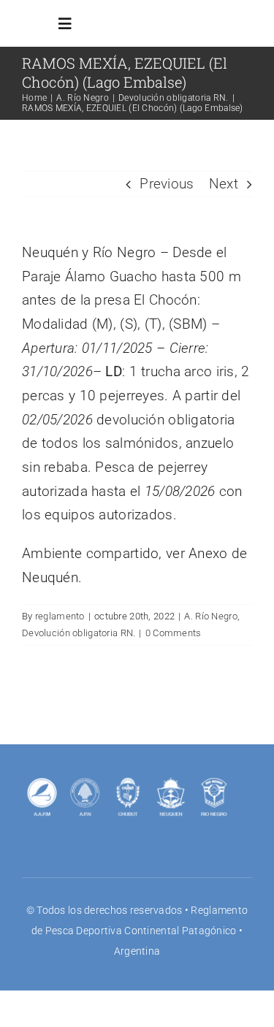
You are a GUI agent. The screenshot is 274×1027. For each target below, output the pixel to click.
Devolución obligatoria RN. (78, 632)
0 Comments (173, 632)
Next (223, 183)
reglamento (60, 616)
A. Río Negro (210, 616)
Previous (167, 183)
